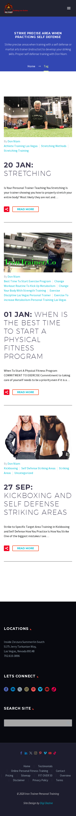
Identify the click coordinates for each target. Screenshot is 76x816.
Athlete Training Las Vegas (21, 146)
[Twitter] (30, 753)
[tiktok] (54, 690)
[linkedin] (13, 690)
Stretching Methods (53, 146)
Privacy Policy (40, 780)
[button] (6, 209)
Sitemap (25, 775)
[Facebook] (21, 753)
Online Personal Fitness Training (29, 771)
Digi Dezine (46, 803)
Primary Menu (68, 8)
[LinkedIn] (26, 753)
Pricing (9, 775)
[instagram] (26, 690)
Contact (60, 771)
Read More (25, 209)
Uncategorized (23, 473)
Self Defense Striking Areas (38, 468)
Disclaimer (19, 780)
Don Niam (14, 141)
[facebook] (6, 690)
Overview (65, 775)
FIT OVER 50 (45, 775)
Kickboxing (11, 468)
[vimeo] (40, 690)
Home (26, 766)
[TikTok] (54, 753)
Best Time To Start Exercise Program (27, 281)
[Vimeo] (45, 753)
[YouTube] (50, 753)
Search (68, 722)
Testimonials (45, 766)
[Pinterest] (40, 753)
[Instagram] (35, 753)
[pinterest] (33, 690)
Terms (59, 780)
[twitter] (20, 690)
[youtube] (47, 690)
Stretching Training (16, 150)
